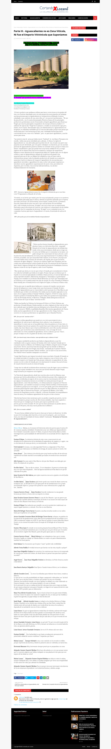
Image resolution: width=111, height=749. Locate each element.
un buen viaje (62, 699)
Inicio (15, 1)
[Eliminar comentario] (40, 702)
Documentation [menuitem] (20, 22)
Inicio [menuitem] (17, 18)
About (88, 746)
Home (83, 746)
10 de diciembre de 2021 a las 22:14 (29, 702)
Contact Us (94, 746)
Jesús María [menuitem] (62, 18)
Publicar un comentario (20, 705)
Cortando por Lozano (20, 38)
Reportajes (20, 27)
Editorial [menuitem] (24, 18)
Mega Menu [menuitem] (71, 18)
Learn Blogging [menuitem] (83, 18)
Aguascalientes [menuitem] (35, 18)
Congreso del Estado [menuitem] (49, 18)
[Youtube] (77, 43)
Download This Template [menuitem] (37, 22)
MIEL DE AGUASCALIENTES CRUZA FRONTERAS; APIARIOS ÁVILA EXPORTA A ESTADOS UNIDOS (87, 726)
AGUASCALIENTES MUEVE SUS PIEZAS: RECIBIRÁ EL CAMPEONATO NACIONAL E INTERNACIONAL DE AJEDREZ (87, 737)
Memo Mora (18, 428)
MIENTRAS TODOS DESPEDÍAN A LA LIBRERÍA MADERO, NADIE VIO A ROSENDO (88, 717)
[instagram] (95, 1)
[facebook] (92, 1)
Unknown (21, 697)
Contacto (20, 1)
